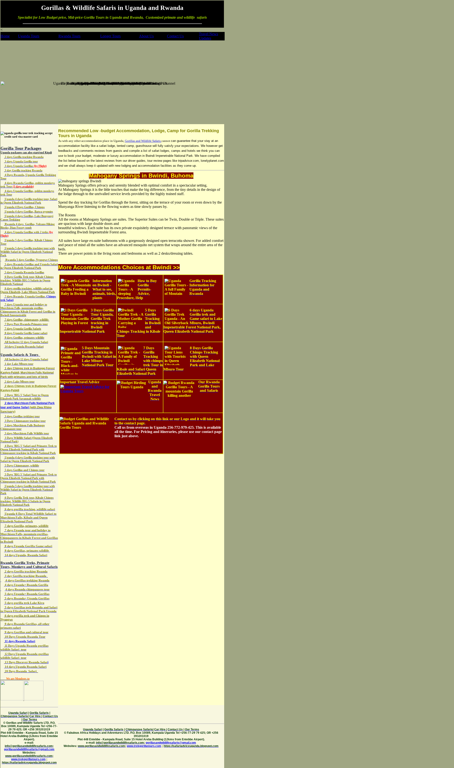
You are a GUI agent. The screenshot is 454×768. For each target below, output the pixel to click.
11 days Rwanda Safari (20, 641)
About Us (146, 36)
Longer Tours (110, 36)
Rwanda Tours (69, 36)
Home (5, 36)
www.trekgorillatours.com (28, 759)
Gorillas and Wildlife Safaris (143, 141)
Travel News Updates (208, 36)
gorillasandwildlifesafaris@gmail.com (29, 749)
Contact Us (175, 36)
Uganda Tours (28, 36)
